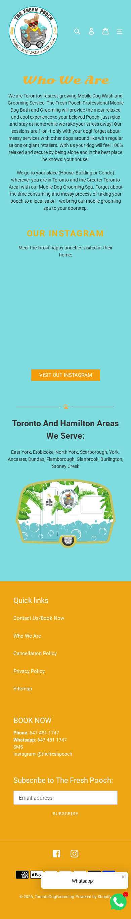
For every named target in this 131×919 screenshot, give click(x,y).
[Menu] (120, 31)
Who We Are (27, 636)
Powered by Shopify (94, 896)
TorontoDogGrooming (54, 896)
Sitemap (22, 689)
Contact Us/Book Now (38, 618)
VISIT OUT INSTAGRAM (65, 375)
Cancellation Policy (35, 653)
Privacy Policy (29, 671)
